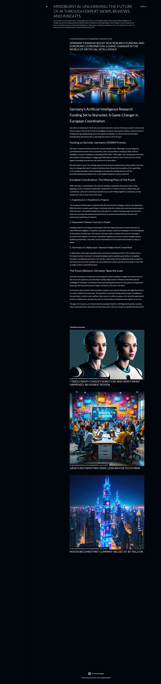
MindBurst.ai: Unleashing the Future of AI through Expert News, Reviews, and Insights (93, 11)
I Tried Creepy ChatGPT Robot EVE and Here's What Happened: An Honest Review (105, 383)
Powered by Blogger (98, 673)
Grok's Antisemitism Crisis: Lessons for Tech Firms (105, 468)
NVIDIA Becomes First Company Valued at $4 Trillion (106, 551)
